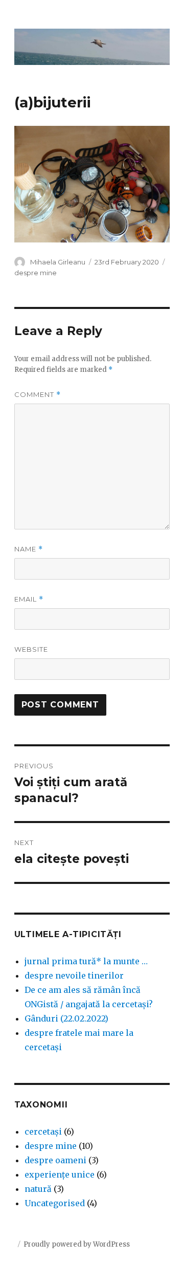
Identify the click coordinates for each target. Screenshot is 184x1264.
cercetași (43, 1131)
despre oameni (55, 1160)
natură (38, 1189)
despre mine (35, 273)
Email (28, 599)
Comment (37, 394)
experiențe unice (60, 1174)
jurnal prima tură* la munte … (86, 961)
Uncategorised (55, 1203)
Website (31, 649)
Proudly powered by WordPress (77, 1244)
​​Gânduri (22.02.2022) (66, 1018)
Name (28, 549)
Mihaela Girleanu (57, 262)
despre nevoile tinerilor (74, 975)
